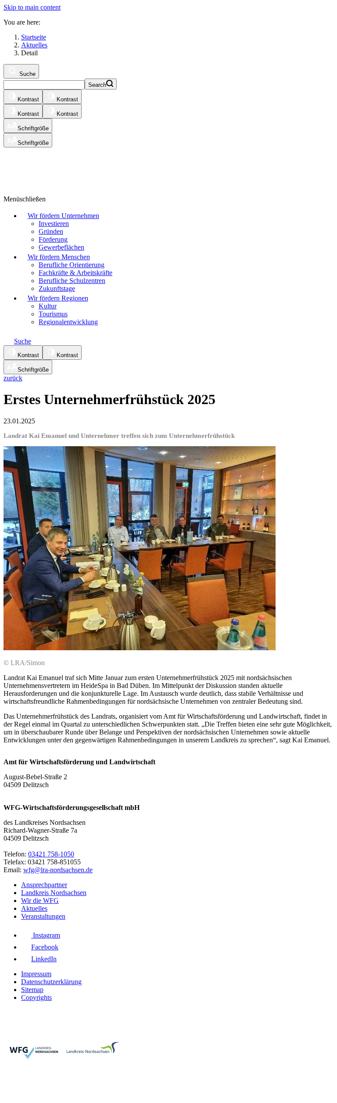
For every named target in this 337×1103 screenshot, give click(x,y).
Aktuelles (34, 908)
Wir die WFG (40, 900)
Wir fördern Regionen (58, 298)
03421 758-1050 (51, 854)
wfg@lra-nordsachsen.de (58, 870)
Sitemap (32, 989)
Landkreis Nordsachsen (53, 892)
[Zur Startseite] (111, 167)
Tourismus (53, 314)
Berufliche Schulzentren (72, 280)
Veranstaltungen (43, 916)
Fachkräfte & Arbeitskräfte (75, 272)
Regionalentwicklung (68, 322)
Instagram (45, 935)
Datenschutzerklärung (51, 981)
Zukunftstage (57, 288)
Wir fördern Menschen (59, 257)
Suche (27, 74)
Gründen (51, 231)
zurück (13, 378)
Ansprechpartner (44, 884)
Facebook (44, 947)
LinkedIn (44, 959)
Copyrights (36, 997)
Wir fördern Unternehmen (63, 215)
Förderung (53, 239)
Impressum (36, 974)
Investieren (54, 223)
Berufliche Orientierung (71, 265)
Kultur (48, 306)
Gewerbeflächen (61, 247)
